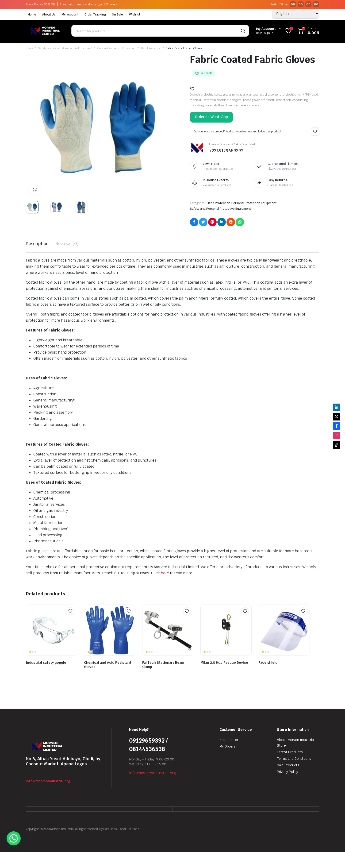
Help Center (228, 740)
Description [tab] (37, 243)
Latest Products (290, 752)
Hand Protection (151, 48)
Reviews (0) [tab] (67, 243)
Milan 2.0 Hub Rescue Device (224, 662)
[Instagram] (336, 435)
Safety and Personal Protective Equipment (65, 48)
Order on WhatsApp (211, 117)
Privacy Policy (287, 772)
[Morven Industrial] (45, 30)
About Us (48, 14)
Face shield (268, 662)
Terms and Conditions (294, 758)
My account (70, 14)
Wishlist (134, 14)
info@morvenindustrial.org (48, 781)
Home (32, 14)
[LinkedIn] (336, 407)
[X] (336, 416)
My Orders (227, 746)
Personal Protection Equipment (116, 48)
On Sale (117, 14)
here (164, 573)
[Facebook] (336, 426)
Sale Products (288, 765)
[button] (35, 190)
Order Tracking (95, 14)
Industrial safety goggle (46, 662)
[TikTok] (336, 445)
